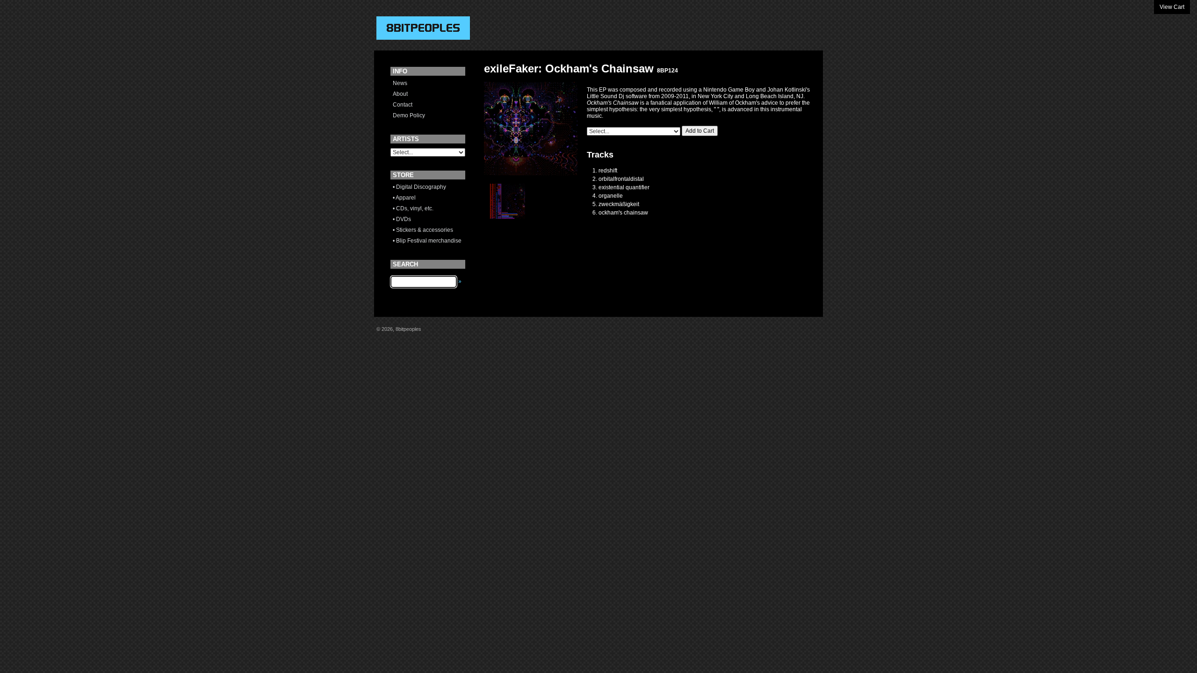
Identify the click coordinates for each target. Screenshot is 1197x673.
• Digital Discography (419, 187)
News (400, 83)
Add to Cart (699, 131)
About (400, 94)
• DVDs (402, 219)
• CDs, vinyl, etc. (413, 208)
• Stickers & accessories (423, 230)
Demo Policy (409, 115)
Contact (402, 104)
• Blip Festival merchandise (427, 240)
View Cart (1172, 7)
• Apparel (404, 197)
